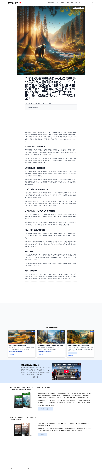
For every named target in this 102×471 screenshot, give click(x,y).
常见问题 (63, 2)
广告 (68, 2)
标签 (76, 2)
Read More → (12, 354)
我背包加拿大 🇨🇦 (14, 3)
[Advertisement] (51, 120)
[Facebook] (37, 377)
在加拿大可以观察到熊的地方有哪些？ (78, 345)
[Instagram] (34, 377)
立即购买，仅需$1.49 (45, 409)
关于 (58, 2)
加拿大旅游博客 (52, 2)
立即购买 (42, 434)
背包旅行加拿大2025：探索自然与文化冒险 (50, 345)
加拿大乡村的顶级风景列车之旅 (17, 345)
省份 (72, 2)
